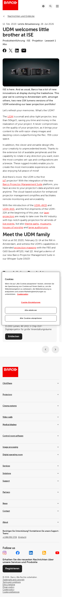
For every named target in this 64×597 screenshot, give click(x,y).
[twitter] (11, 50)
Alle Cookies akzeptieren (31, 318)
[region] (31, 298)
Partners (6, 492)
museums (45, 223)
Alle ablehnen (31, 310)
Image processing (10, 447)
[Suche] (50, 6)
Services (6, 466)
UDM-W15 (8, 209)
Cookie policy (22, 294)
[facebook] (4, 50)
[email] (23, 50)
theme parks (32, 223)
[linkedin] (17, 50)
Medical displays (9, 425)
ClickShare (7, 383)
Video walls (7, 417)
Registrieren (12, 568)
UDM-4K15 (40, 205)
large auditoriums (38, 227)
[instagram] (4, 553)
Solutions (7, 473)
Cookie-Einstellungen (30, 302)
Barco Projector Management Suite (22, 184)
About (5, 522)
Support (6, 481)
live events (8, 223)
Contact (6, 511)
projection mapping (25, 247)
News (5, 503)
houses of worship (13, 227)
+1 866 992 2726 (14, 537)
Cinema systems (10, 406)
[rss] (44, 553)
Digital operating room (13, 455)
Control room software (13, 436)
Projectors (7, 395)
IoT (4, 180)
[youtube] (57, 553)
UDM (10, 116)
